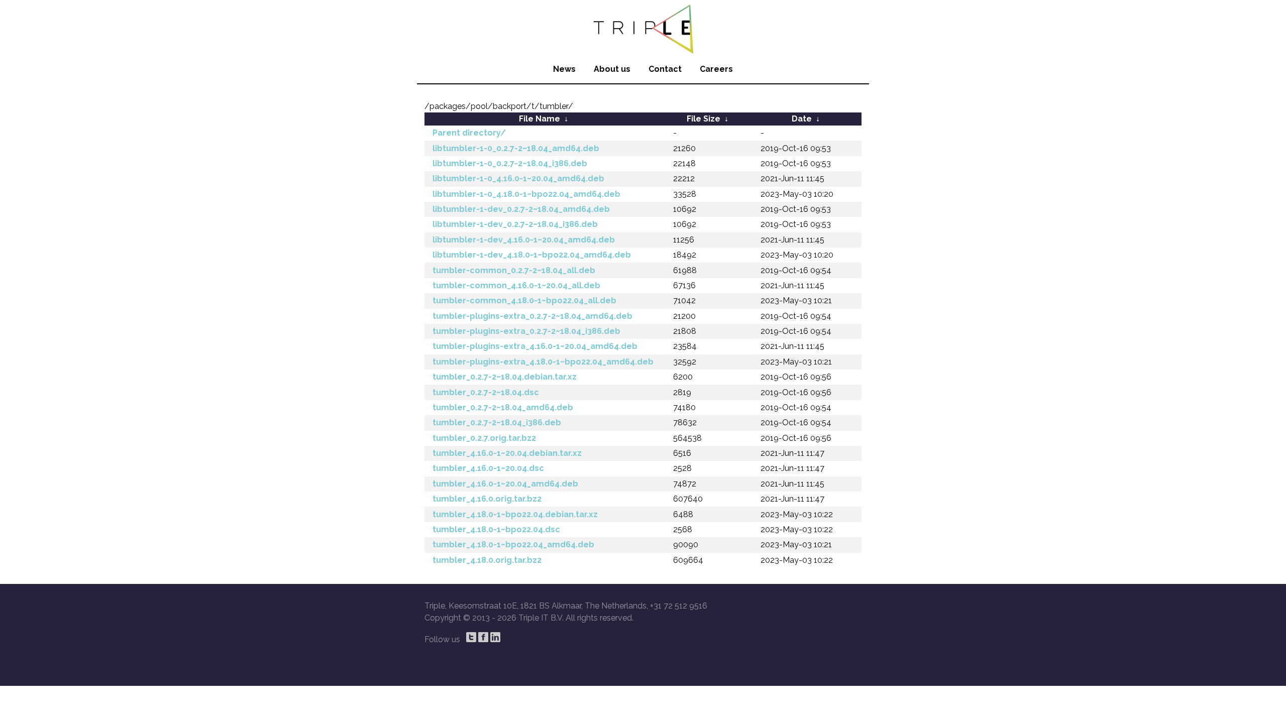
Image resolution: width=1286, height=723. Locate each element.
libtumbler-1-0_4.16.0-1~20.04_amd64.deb (518, 178)
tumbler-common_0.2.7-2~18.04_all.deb (514, 270)
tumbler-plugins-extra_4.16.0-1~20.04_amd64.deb (535, 346)
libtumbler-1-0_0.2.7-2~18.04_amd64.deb (516, 148)
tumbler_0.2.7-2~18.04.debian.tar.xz (505, 377)
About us (612, 69)
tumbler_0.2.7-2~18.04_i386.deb (497, 422)
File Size (703, 119)
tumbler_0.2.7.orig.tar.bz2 (484, 438)
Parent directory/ (469, 133)
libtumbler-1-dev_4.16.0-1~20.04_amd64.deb (524, 240)
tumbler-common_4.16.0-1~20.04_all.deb (516, 285)
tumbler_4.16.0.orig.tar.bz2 (487, 499)
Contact (665, 69)
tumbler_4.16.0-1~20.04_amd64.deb (505, 484)
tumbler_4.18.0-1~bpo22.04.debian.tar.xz (515, 514)
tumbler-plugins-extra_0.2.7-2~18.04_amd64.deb (532, 316)
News (564, 69)
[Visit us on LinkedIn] (495, 637)
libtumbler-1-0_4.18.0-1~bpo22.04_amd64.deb (526, 194)
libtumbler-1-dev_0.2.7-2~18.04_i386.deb (515, 224)
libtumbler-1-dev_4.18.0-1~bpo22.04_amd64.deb (532, 255)
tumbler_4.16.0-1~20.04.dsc (488, 468)
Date (802, 119)
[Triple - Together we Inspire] (643, 27)
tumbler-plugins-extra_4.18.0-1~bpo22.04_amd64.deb (543, 362)
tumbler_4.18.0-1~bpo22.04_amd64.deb (513, 544)
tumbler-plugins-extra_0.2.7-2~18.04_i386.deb (526, 331)
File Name (539, 119)
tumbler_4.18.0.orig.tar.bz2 (487, 560)
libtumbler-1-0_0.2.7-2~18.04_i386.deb (510, 163)
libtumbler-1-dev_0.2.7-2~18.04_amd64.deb (521, 209)
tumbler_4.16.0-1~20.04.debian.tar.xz (507, 453)
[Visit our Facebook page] (483, 637)
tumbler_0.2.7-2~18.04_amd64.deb (503, 407)
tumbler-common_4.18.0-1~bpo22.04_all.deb (524, 300)
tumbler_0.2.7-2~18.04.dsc (486, 392)
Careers (716, 69)
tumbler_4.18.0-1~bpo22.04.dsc (496, 529)
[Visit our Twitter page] (471, 637)
